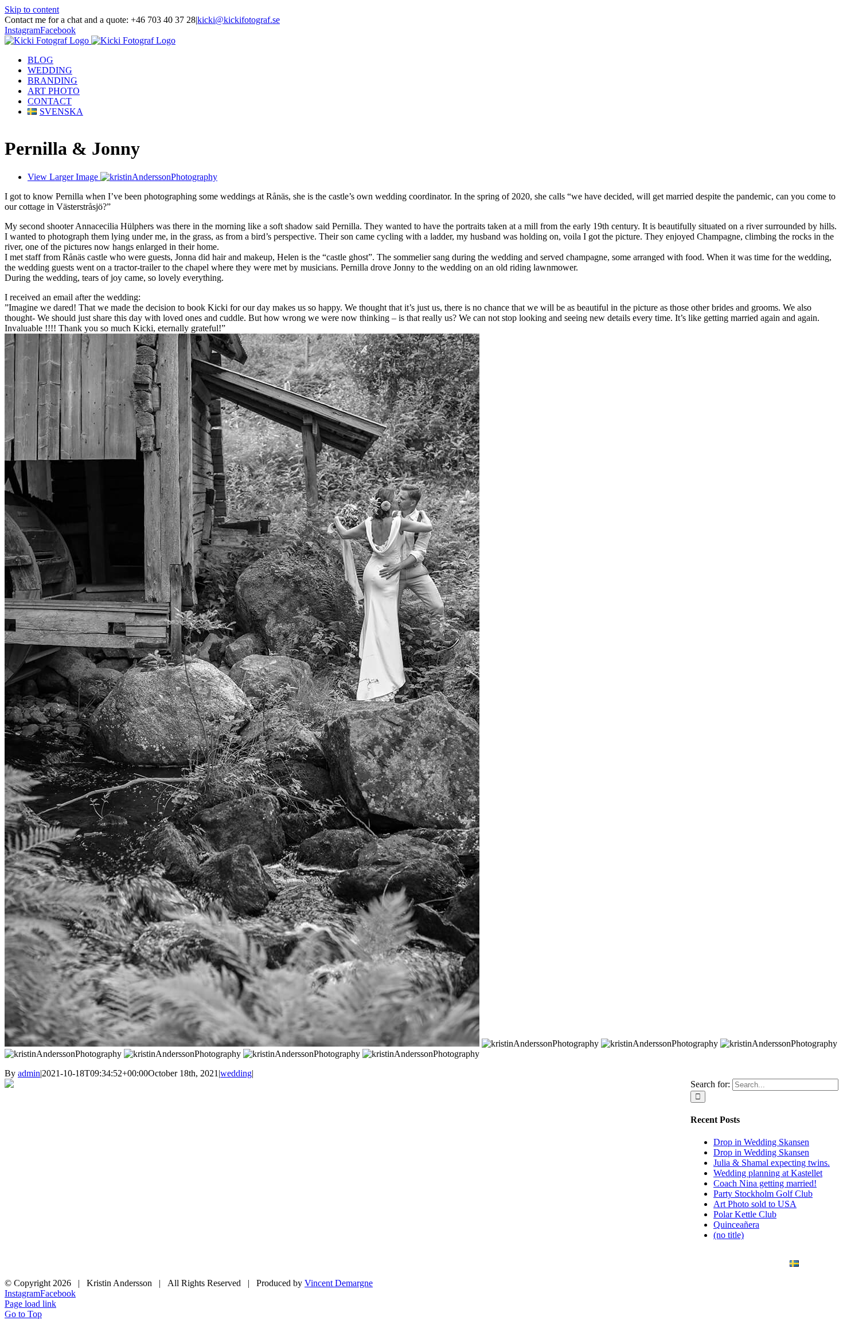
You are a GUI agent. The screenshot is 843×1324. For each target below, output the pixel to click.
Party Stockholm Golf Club (763, 1193)
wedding (236, 1073)
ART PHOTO (669, 1264)
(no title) (728, 1235)
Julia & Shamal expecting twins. (771, 1163)
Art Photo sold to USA (755, 1204)
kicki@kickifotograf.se (238, 20)
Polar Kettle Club (744, 1214)
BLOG (464, 1264)
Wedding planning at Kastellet (767, 1173)
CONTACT (740, 1264)
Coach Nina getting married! (765, 1183)
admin (29, 1073)
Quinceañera (736, 1224)
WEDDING (525, 1264)
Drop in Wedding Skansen (761, 1142)
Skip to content (32, 9)
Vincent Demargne (339, 1283)
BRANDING (595, 1264)
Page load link (30, 1304)
